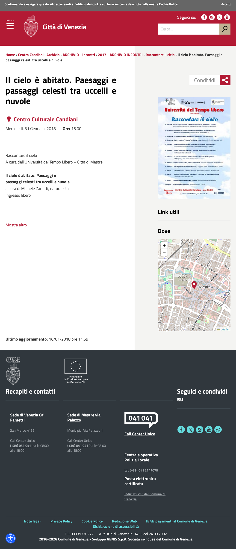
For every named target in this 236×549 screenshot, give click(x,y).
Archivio (53, 54)
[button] (194, 285)
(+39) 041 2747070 (144, 470)
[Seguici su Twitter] (219, 17)
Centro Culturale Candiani (46, 119)
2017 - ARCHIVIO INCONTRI (121, 54)
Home (10, 54)
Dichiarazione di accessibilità (116, 526)
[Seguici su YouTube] (227, 17)
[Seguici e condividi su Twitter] (190, 429)
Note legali (32, 521)
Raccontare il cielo (161, 54)
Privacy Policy (61, 521)
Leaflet (224, 329)
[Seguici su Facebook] (204, 17)
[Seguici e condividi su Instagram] (199, 429)
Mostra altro (16, 225)
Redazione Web (124, 521)
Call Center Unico (139, 433)
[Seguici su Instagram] (212, 17)
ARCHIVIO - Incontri (79, 54)
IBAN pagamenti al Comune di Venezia (176, 521)
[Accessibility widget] (11, 538)
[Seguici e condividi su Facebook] (181, 429)
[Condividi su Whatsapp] (218, 429)
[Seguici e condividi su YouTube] (208, 429)
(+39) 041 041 (20, 445)
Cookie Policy (168, 4)
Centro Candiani (31, 54)
